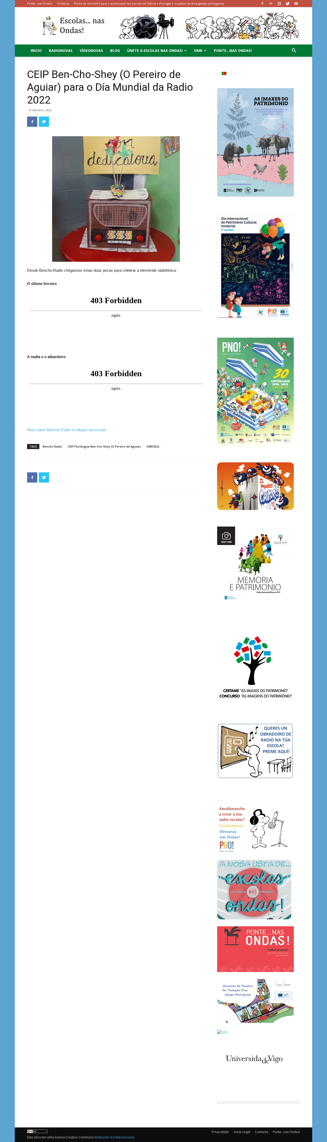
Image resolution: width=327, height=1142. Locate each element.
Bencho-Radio (52, 446)
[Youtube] (296, 3)
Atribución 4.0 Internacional (114, 1137)
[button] (294, 51)
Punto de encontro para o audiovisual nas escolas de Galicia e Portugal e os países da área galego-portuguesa (149, 3)
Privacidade (220, 1132)
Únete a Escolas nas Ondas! (155, 50)
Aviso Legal (242, 1132)
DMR (198, 50)
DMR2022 (153, 446)
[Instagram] (279, 3)
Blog (115, 50)
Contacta (63, 3)
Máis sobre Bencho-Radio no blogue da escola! (66, 430)
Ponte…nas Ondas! (39, 3)
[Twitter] (287, 3)
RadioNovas (61, 50)
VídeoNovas (91, 50)
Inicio (36, 50)
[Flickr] (271, 3)
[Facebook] (262, 3)
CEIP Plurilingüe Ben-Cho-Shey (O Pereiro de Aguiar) (104, 446)
